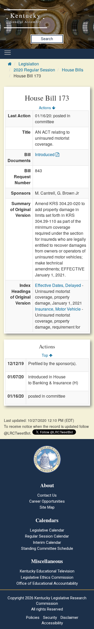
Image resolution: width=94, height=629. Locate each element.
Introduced (45, 154)
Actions (45, 107)
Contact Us (47, 495)
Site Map (47, 507)
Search (47, 38)
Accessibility (52, 623)
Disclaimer (69, 617)
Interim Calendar (47, 542)
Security (50, 617)
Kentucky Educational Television (47, 571)
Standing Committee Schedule (47, 548)
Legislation (29, 64)
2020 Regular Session (34, 70)
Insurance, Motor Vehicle (58, 309)
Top (45, 355)
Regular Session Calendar (47, 536)
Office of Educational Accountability (47, 583)
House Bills (72, 70)
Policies (32, 617)
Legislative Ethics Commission (47, 577)
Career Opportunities (47, 501)
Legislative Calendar (47, 530)
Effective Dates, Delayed (58, 285)
